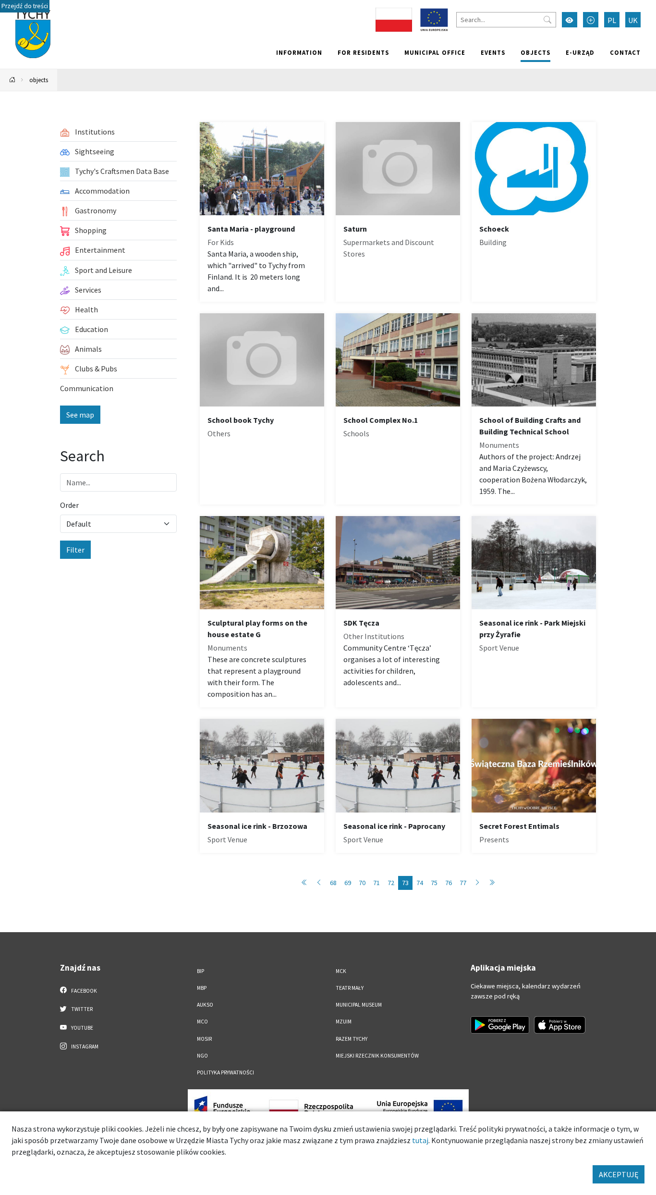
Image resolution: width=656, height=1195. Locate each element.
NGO (202, 1055)
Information (299, 52)
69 (347, 882)
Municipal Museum (359, 1004)
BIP (200, 971)
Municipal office (434, 52)
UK (633, 20)
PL (611, 20)
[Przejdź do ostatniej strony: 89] (492, 883)
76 (448, 882)
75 (434, 882)
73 (405, 882)
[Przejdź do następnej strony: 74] (477, 883)
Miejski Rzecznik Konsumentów (377, 1055)
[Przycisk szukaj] (547, 19)
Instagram (84, 1046)
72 (391, 882)
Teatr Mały (350, 988)
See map (80, 414)
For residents (363, 52)
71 (376, 882)
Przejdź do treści (24, 6)
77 (463, 882)
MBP (202, 988)
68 (333, 882)
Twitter (81, 1009)
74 (419, 882)
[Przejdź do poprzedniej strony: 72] (319, 883)
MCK (341, 971)
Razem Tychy (351, 1038)
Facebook (83, 990)
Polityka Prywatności (225, 1072)
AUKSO (205, 1004)
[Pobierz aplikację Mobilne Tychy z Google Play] (500, 1025)
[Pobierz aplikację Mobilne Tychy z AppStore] (560, 1025)
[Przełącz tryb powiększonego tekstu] (590, 19)
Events (493, 52)
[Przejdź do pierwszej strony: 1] (304, 883)
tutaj (420, 1140)
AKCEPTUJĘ (618, 1174)
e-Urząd (580, 52)
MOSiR (204, 1038)
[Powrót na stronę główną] (12, 80)
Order (69, 505)
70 (362, 882)
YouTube (81, 1027)
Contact (625, 52)
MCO (202, 1021)
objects (535, 52)
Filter (75, 549)
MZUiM (344, 1021)
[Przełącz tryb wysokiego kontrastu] (569, 19)
